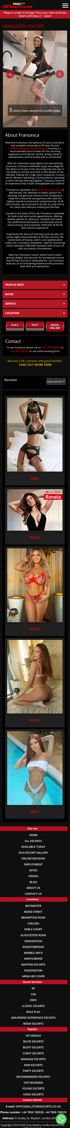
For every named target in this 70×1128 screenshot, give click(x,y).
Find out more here (35, 365)
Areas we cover (33, 976)
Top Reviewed (33, 1082)
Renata (35, 537)
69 (33, 988)
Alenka (35, 628)
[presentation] (10, 74)
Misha (35, 811)
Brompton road (33, 917)
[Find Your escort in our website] (18, 4)
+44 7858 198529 (19, 351)
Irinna (35, 720)
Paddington (33, 970)
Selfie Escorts (33, 1041)
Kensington (33, 941)
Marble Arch (33, 953)
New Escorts (33, 1065)
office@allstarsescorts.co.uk (38, 1106)
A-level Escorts (33, 1006)
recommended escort (49, 189)
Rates (33, 870)
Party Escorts (33, 1070)
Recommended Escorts (33, 1076)
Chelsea (33, 923)
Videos (33, 876)
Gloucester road (33, 935)
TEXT (35, 325)
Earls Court (33, 929)
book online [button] (55, 327)
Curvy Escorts (33, 1053)
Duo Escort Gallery (33, 852)
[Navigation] (64, 3)
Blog (33, 882)
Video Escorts (33, 1094)
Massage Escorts (33, 1059)
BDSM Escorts (33, 1023)
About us (33, 887)
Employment (33, 864)
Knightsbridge (33, 947)
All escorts (33, 841)
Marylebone (33, 958)
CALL (15, 325)
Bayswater (33, 905)
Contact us (33, 893)
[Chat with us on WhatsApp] (61, 1119)
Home (33, 835)
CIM (33, 994)
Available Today (33, 846)
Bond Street (33, 911)
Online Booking (33, 858)
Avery (35, 478)
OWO (33, 1000)
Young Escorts (33, 1088)
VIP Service (33, 1035)
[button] (56, 381)
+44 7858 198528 (51, 347)
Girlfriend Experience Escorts (33, 1017)
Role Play (33, 1012)
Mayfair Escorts (33, 964)
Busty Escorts (33, 1047)
